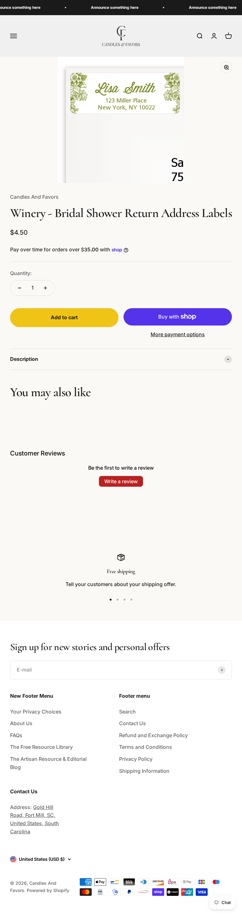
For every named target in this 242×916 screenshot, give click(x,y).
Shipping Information (144, 771)
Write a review (121, 481)
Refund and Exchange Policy (153, 735)
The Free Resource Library (41, 747)
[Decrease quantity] (19, 288)
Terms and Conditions (145, 747)
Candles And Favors (34, 197)
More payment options (178, 334)
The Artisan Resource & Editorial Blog (48, 763)
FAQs (16, 735)
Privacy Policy (136, 759)
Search (127, 711)
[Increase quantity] (45, 288)
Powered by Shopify (48, 890)
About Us (21, 723)
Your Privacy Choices (35, 711)
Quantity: (21, 273)
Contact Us (132, 723)
